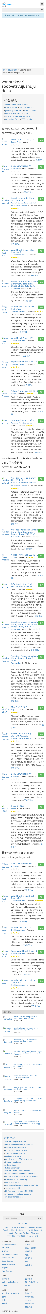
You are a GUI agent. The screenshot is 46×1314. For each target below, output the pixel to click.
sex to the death (12, 1182)
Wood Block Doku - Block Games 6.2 (23, 251)
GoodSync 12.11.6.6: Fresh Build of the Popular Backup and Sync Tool (28, 1099)
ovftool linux (10, 1165)
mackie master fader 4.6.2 (16, 1147)
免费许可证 (29, 1303)
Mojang (13, 710)
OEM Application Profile (22, 420)
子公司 (27, 1285)
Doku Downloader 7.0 (21, 166)
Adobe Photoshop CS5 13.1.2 (24, 391)
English (6, 1227)
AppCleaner (7, 1271)
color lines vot (30, 110)
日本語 (5, 1230)
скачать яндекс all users (15, 1142)
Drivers (5, 1251)
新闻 (4, 1296)
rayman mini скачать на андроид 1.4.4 (21, 1185)
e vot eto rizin (11, 107)
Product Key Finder (10, 1254)
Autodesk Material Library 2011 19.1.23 (23, 199)
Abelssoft (14, 168)
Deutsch (14, 1227)
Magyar (30, 1236)
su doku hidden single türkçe (17, 116)
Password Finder (9, 1257)
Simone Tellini (16, 142)
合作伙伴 (28, 1279)
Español (22, 1227)
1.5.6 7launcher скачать (15, 1153)
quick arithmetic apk (14, 1197)
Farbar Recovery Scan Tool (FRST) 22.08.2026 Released (26, 1077)
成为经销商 (29, 1296)
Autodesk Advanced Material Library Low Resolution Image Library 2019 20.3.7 (24, 283)
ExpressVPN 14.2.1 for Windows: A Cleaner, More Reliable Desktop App (27, 1123)
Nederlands (21, 1230)
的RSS (4, 1285)
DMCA (27, 1244)
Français (31, 1227)
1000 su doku (26, 119)
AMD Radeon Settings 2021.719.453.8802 (21, 734)
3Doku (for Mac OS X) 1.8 (22, 139)
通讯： (23, 1214)
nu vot (25, 113)
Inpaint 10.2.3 (17, 806)
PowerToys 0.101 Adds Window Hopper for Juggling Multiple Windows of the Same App (28, 1053)
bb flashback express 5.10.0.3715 (19, 1191)
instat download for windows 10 (18, 1144)
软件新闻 (5, 1279)
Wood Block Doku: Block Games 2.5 (22, 307)
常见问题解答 (30, 1248)
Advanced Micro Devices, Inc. (21, 423)
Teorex (13, 808)
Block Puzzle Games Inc (19, 255)
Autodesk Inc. (16, 288)
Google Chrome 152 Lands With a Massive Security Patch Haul (26, 1029)
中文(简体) (11, 1236)
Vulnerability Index (10, 1282)
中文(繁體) (21, 1236)
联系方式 (28, 1251)
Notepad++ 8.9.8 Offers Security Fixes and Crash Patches (28, 1088)
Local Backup (7, 1261)
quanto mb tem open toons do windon (21, 1176)
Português (38, 1230)
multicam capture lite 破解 (16, 1150)
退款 (27, 1261)
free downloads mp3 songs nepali (19, 1179)
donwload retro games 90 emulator (20, 1173)
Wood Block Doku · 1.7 (21, 338)
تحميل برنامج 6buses (13, 1162)
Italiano (39, 1227)
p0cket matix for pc (13, 1156)
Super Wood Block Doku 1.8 (24, 361)
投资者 (4, 1303)
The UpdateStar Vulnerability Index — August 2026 (28, 1065)
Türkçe (26, 1233)
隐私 (27, 1254)
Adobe (13, 393)
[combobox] (21, 10)
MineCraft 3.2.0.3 (19, 707)
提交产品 (28, 1306)
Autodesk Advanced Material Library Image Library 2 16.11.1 (24, 658)
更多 (41, 140)
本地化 (27, 1300)
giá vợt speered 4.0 (13, 110)
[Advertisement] (23, 42)
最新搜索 (9, 1138)
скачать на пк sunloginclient (17, 1171)
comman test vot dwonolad (16, 105)
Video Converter (9, 1264)
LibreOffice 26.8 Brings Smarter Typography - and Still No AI (25, 1017)
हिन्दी (36, 1236)
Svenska (18, 1233)
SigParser (6, 1267)
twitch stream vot (12, 113)
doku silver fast (11, 119)
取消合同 (28, 1258)
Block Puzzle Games (18, 311)
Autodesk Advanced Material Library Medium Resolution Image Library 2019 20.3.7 (24, 624)
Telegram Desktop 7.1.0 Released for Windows (27, 1111)
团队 (4, 1300)
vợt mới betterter (27, 107)
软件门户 (28, 1293)
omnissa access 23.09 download (18, 1159)
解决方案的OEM (31, 1282)
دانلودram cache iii (12, 1188)
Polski (30, 1230)
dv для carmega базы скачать (18, 1194)
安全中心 (28, 1265)
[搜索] (42, 10)
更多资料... (40, 160)
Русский (9, 1233)
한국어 (12, 1230)
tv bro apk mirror (12, 1168)
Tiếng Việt (35, 1233)
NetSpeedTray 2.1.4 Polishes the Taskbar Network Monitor (26, 1040)
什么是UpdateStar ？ (10, 1293)
